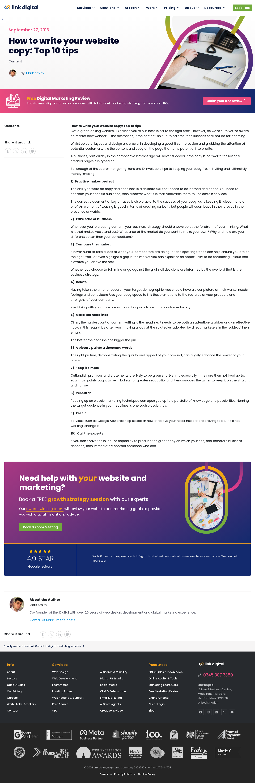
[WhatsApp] (32, 150)
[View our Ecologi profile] (199, 753)
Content (15, 61)
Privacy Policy (123, 774)
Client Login (157, 704)
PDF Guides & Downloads (166, 672)
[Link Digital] (21, 8)
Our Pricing (14, 691)
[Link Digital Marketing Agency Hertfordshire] (212, 664)
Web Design (60, 672)
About (190, 8)
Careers (12, 698)
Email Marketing (111, 698)
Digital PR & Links (111, 678)
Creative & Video (111, 710)
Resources (213, 8)
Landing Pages (62, 691)
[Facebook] (8, 150)
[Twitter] (16, 150)
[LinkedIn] (25, 150)
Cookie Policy (146, 774)
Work (150, 8)
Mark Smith (35, 73)
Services (84, 8)
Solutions (107, 8)
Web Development (64, 678)
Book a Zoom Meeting (40, 527)
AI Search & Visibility (113, 672)
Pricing (170, 8)
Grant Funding (159, 698)
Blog (152, 710)
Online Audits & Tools (163, 678)
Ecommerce (60, 685)
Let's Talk (242, 8)
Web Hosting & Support (68, 698)
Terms (104, 774)
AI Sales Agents (110, 704)
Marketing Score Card (163, 685)
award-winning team (44, 508)
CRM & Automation (113, 691)
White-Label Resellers (21, 704)
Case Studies (16, 685)
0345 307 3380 (218, 675)
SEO (54, 710)
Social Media (108, 685)
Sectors (12, 678)
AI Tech (131, 8)
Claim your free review (225, 101)
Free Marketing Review (163, 691)
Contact (12, 710)
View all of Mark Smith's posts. (52, 620)
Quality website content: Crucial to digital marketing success (42, 646)
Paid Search (60, 704)
